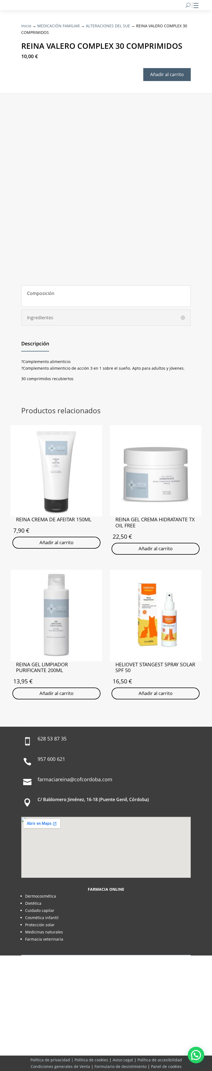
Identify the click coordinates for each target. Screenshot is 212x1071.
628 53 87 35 (52, 738)
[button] (196, 1055)
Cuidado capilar (39, 910)
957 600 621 (51, 759)
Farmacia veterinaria (44, 939)
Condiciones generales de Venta (60, 1066)
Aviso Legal (123, 1059)
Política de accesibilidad (159, 1059)
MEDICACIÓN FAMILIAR (58, 25)
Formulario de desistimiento (120, 1066)
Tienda (93, 1041)
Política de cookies (91, 1059)
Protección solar (40, 924)
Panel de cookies (166, 1066)
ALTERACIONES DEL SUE (108, 25)
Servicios (116, 1041)
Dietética (33, 903)
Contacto (142, 1041)
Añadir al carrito (167, 74)
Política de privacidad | (52, 1059)
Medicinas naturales (44, 932)
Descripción (35, 343)
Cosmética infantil (42, 917)
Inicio (26, 25)
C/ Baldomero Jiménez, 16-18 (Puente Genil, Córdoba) (93, 799)
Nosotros (70, 1041)
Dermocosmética (40, 896)
